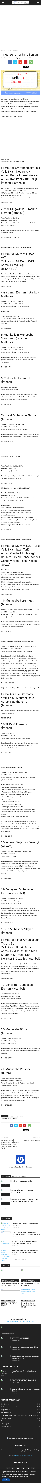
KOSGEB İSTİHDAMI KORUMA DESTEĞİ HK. (25, 1347)
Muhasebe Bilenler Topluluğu (9, 1118)
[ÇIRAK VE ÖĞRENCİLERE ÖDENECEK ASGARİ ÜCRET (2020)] (5, 1227)
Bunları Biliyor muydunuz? (5, 1185)
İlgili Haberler (6, 1176)
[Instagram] (13, 1468)
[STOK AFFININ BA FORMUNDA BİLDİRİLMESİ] (30, 1275)
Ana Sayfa (3, 50)
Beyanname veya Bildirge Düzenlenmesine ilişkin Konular (9, 1281)
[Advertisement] (20, 27)
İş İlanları (15, 50)
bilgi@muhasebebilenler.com (23, 1456)
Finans (3, 1421)
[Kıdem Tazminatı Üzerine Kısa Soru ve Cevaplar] (5, 1373)
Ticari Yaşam (5, 1424)
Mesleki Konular (6, 1412)
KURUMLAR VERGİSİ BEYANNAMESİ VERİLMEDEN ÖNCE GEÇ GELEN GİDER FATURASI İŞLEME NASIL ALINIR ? (10, 1144)
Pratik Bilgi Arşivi (6, 1418)
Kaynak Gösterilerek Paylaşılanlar (14, 58)
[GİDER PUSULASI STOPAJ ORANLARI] (10, 1295)
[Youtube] (33, 1468)
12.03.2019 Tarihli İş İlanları (31, 1140)
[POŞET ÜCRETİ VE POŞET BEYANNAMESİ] (5, 1382)
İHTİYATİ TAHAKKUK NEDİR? (22, 1181)
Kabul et (6, 1480)
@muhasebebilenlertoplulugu (20, 1322)
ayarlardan (15, 1476)
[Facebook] (8, 1468)
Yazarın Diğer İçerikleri (19, 1176)
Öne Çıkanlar (5, 1404)
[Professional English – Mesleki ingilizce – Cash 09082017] (30, 1295)
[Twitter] (28, 1468)
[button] (38, 2)
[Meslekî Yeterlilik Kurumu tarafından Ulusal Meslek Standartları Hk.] (5, 1201)
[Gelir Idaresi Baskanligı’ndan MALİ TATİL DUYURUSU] (10, 1275)
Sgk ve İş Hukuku (6, 1426)
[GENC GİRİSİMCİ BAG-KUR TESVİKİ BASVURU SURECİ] (5, 1391)
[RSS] (23, 1468)
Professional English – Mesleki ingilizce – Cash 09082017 (28, 1305)
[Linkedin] (18, 1468)
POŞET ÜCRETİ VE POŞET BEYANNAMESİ (24, 1380)
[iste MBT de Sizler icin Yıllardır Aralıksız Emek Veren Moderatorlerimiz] (5, 1244)
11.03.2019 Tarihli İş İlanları (16, 1116)
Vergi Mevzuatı (5, 1410)
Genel (9, 50)
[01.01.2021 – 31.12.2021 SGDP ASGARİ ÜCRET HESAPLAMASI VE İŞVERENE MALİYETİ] (5, 1235)
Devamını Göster (19, 1259)
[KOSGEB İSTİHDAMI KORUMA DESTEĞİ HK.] (5, 1192)
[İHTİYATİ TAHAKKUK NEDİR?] (5, 1183)
